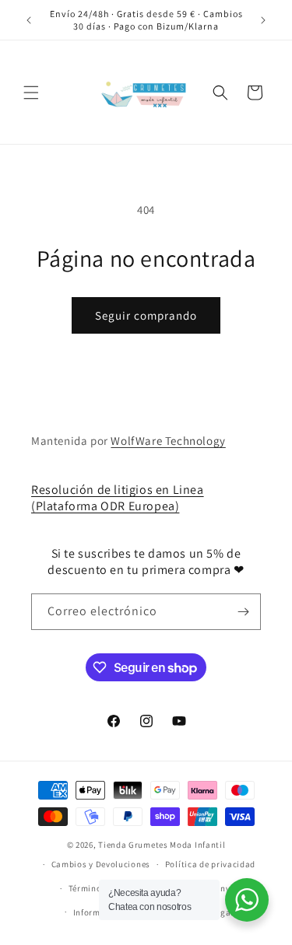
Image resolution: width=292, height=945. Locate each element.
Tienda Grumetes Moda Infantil (161, 844)
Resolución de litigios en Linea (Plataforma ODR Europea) (117, 497)
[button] (31, 92)
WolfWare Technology (168, 440)
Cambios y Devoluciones (100, 864)
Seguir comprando (146, 315)
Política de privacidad (210, 864)
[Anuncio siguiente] (263, 20)
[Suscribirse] (243, 611)
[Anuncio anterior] (29, 20)
